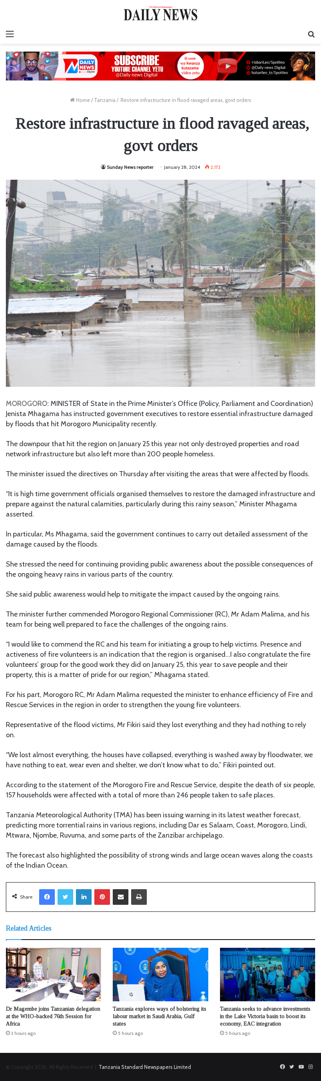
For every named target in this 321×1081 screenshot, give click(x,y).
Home (82, 100)
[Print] (139, 897)
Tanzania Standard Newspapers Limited (145, 1067)
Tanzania (104, 100)
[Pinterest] (102, 897)
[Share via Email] (120, 897)
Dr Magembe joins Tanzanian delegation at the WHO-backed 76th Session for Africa (53, 1016)
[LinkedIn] (84, 897)
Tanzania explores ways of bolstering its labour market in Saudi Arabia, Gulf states (159, 1016)
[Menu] (10, 34)
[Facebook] (47, 897)
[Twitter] (65, 897)
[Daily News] (160, 13)
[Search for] (311, 34)
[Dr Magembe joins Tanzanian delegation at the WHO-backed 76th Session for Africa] (53, 974)
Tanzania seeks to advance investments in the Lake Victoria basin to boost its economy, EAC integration (265, 1016)
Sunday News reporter (130, 167)
